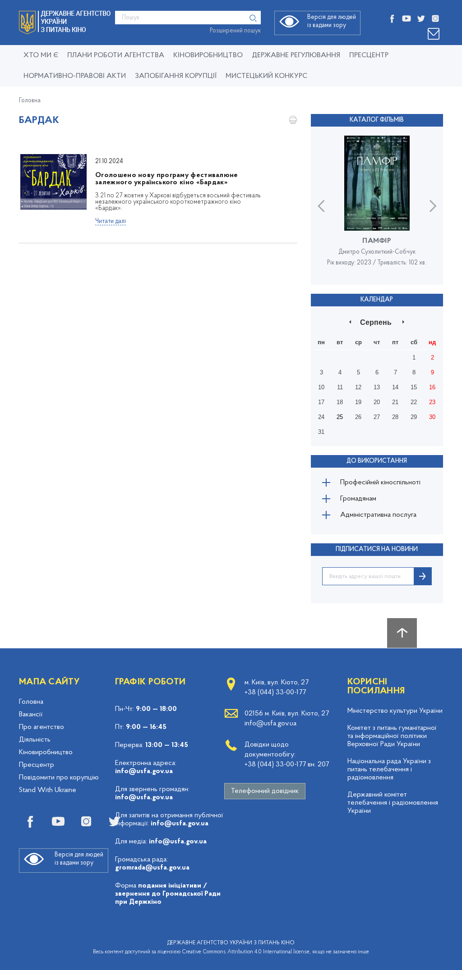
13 (377, 387)
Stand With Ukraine (47, 790)
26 (358, 417)
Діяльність (35, 739)
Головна (30, 101)
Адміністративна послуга (378, 515)
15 (414, 387)
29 (414, 417)
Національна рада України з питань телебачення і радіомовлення (389, 769)
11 (340, 387)
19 (358, 402)
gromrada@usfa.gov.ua (152, 867)
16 (432, 387)
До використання (376, 461)
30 (432, 417)
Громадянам (358, 498)
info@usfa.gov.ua (144, 771)
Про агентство (41, 727)
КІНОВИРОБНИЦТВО (208, 55)
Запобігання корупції (176, 76)
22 (414, 402)
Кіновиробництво (46, 752)
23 (432, 402)
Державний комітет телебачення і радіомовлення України (392, 803)
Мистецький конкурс (266, 76)
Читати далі (110, 221)
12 (358, 387)
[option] (377, 205)
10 (321, 387)
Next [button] (433, 206)
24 (321, 417)
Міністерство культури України (395, 711)
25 (340, 417)
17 (321, 402)
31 (321, 431)
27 (377, 417)
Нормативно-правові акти (74, 76)
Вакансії (30, 714)
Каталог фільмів (377, 120)
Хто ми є (40, 55)
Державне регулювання (296, 55)
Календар (376, 299)
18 (340, 402)
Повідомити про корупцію (59, 777)
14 (395, 387)
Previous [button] (321, 206)
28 (395, 417)
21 (395, 402)
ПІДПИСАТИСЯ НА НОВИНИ (377, 549)
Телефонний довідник (265, 791)
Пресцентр (368, 55)
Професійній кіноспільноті (380, 482)
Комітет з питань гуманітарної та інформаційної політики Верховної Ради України (392, 736)
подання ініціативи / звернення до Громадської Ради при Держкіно (168, 894)
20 (377, 402)
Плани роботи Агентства (115, 55)
